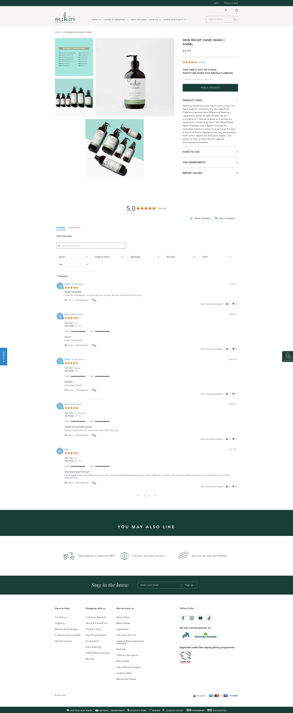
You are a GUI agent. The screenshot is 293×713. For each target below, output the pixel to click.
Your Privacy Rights (96, 635)
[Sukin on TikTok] (209, 618)
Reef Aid (121, 649)
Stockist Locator (63, 641)
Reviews (90, 658)
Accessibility (92, 641)
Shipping (60, 623)
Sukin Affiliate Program (128, 667)
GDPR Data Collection (98, 652)
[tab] (200, 218)
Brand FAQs (122, 661)
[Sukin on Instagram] (191, 618)
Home (57, 32)
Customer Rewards (96, 617)
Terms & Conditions (96, 623)
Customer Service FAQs (67, 635)
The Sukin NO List (126, 635)
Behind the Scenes (126, 679)
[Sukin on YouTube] (200, 618)
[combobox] (73, 256)
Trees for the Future (126, 655)
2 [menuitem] (148, 495)
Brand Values (123, 623)
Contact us (61, 617)
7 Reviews (200, 62)
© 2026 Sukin (60, 695)
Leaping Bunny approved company (129, 642)
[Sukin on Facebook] (183, 618)
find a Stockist (210, 87)
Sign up (189, 585)
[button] (70, 300)
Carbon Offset (124, 673)
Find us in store (231, 3)
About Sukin (123, 617)
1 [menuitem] (144, 495)
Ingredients (122, 629)
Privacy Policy (93, 629)
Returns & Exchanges (66, 629)
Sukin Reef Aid (93, 647)
